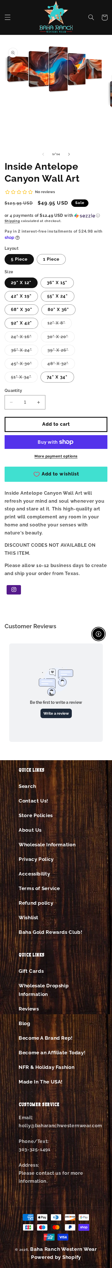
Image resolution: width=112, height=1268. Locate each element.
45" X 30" (24, 365)
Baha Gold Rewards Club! (50, 932)
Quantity (13, 390)
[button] (7, 17)
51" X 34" (24, 378)
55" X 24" (57, 296)
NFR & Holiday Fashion (46, 1067)
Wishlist (28, 917)
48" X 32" (61, 365)
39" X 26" (61, 351)
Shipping (12, 221)
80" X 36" (58, 309)
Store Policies (36, 815)
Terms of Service (39, 888)
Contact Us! (33, 801)
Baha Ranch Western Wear (63, 1249)
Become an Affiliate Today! (52, 1052)
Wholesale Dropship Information (44, 990)
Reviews (29, 1009)
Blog (24, 1023)
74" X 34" (57, 377)
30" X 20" (60, 338)
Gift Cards (31, 971)
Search (27, 786)
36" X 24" (24, 351)
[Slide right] (69, 154)
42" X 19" (21, 296)
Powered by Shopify (56, 1257)
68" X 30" (21, 309)
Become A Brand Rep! (46, 1038)
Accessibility (34, 874)
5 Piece (19, 259)
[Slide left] (43, 154)
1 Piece (51, 259)
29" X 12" (21, 282)
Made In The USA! (41, 1082)
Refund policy (36, 903)
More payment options (56, 456)
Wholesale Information (47, 844)
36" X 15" (57, 282)
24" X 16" (24, 338)
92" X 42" (21, 322)
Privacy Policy (36, 859)
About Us (30, 830)
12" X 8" (59, 324)
